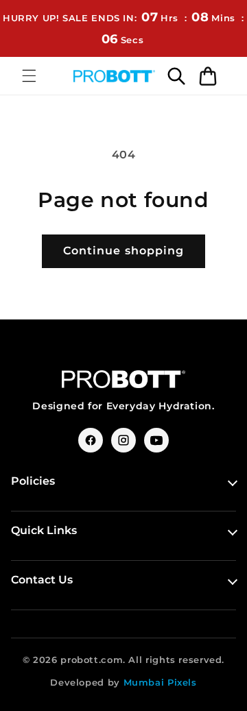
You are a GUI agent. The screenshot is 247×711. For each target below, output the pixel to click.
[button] (29, 76)
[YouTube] (156, 440)
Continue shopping (123, 250)
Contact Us (42, 579)
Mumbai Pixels (160, 682)
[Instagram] (123, 440)
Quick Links (44, 530)
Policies (33, 480)
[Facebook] (90, 440)
